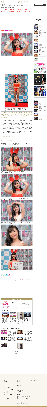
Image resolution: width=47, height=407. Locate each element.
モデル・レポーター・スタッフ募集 (22, 398)
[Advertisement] (16, 21)
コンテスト (18, 381)
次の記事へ (16, 353)
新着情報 (10, 30)
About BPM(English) (7, 387)
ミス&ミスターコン (6, 398)
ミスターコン (6, 397)
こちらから (23, 279)
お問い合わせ (6, 381)
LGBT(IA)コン (6, 399)
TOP (4, 377)
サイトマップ (6, 385)
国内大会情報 (6, 391)
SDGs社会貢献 (19, 385)
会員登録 (5, 380)
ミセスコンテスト (19, 392)
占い (17, 386)
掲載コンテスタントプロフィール (22, 403)
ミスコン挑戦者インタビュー (35, 380)
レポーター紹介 (19, 402)
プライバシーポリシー (7, 382)
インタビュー (19, 382)
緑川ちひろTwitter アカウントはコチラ (8, 136)
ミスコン (6, 30)
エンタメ (2, 30)
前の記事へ (17, 351)
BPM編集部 (12, 302)
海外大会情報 (6, 392)
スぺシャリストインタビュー (35, 377)
